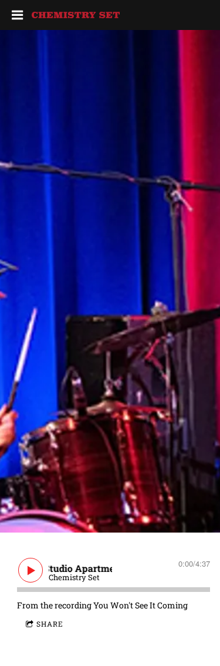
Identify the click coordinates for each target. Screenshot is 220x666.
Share (49, 623)
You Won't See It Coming (140, 605)
